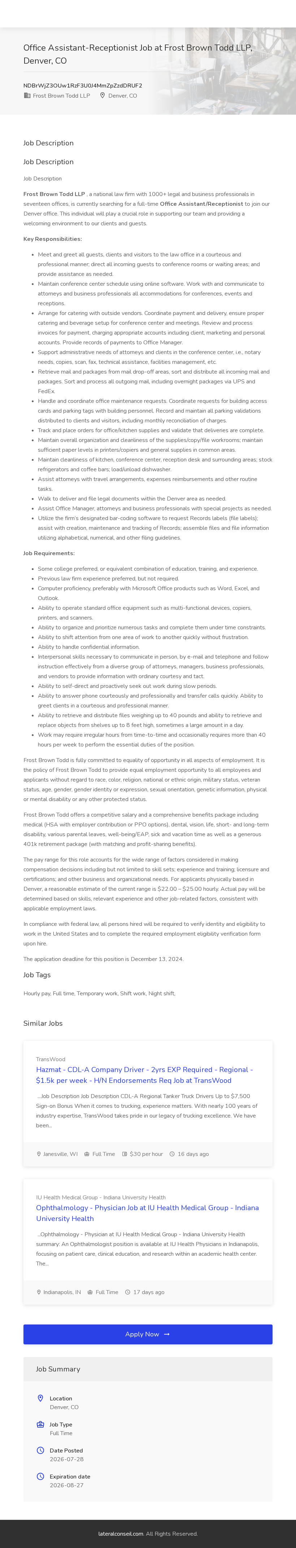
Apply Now (143, 1334)
